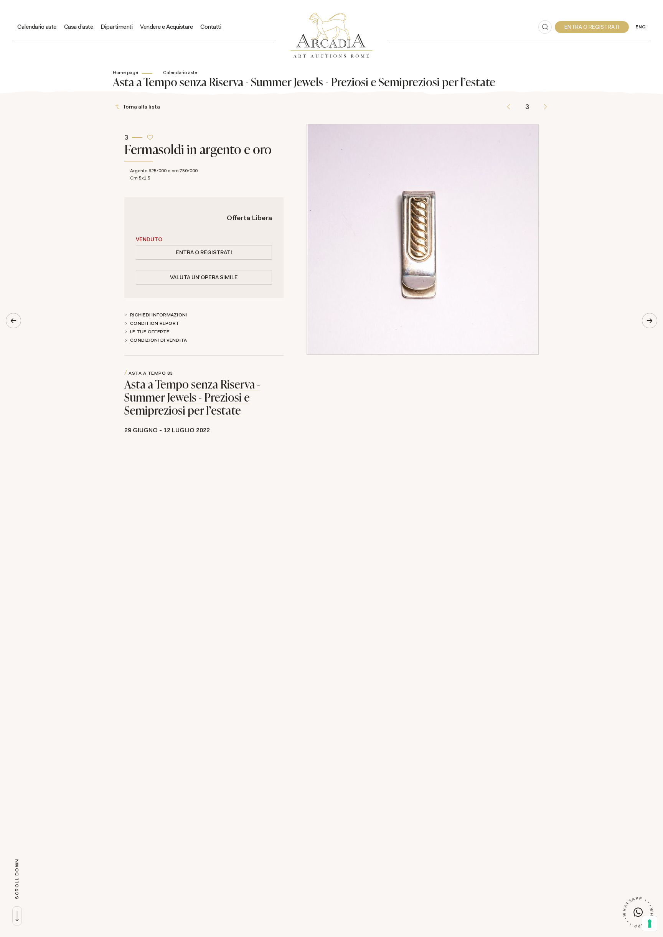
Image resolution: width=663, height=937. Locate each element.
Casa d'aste (78, 27)
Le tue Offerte (150, 332)
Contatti (210, 27)
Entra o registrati (204, 252)
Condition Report (154, 323)
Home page (125, 72)
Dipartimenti (116, 27)
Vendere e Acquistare (166, 27)
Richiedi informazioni (158, 315)
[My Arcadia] (592, 27)
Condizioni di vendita (158, 340)
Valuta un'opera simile (204, 277)
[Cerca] (545, 27)
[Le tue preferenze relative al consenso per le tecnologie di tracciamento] (649, 923)
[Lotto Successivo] (545, 106)
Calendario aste (36, 27)
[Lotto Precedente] (508, 106)
